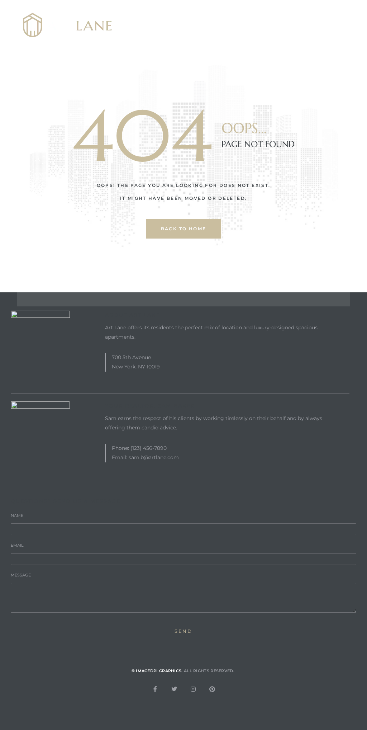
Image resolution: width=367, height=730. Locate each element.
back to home (183, 228)
